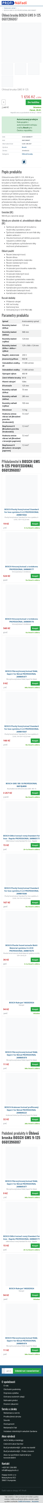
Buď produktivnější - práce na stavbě (19, 1447)
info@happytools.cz (10, 1470)
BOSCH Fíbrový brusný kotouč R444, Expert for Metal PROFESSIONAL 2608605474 (21, 1055)
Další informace (24, 1501)
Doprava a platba (11, 1393)
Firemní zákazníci (11, 1404)
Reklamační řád (10, 1427)
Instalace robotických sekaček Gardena (20, 1431)
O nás (6, 1385)
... (18, 8)
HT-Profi (22, 1490)
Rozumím (35, 1501)
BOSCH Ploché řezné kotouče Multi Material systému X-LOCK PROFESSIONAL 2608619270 (21, 948)
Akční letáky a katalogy (13, 1440)
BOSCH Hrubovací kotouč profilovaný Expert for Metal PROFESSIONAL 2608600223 (21, 1110)
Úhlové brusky (27, 154)
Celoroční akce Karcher (13, 1444)
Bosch (24, 147)
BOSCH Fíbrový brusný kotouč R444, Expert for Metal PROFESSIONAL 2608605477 (21, 674)
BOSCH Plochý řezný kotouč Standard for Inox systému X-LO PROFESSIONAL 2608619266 (21, 891)
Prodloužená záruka (12, 1416)
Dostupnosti (9, 1424)
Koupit (35, 523)
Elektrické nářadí (9, 8)
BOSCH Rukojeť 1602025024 (21, 1002)
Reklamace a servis (12, 1413)
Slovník (7, 1420)
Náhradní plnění (11, 1400)
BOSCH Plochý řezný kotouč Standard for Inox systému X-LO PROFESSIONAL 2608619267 (21, 729)
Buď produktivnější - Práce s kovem (19, 1451)
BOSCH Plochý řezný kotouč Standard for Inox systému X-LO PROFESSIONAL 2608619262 (21, 512)
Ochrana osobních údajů (14, 1396)
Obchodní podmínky (12, 1389)
